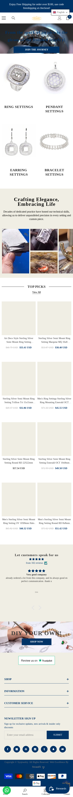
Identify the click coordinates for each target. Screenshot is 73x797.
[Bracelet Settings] (54, 140)
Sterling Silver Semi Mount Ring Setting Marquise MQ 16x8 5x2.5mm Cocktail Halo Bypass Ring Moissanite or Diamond (54, 340)
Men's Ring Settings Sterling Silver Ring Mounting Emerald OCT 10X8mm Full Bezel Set (54, 400)
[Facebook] (7, 749)
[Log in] (59, 18)
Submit (57, 735)
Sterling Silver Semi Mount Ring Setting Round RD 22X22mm (19, 461)
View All (36, 292)
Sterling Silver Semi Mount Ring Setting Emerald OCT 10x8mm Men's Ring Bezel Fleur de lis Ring (54, 461)
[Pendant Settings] (54, 77)
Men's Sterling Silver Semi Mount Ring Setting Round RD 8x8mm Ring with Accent (54, 521)
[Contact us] (7, 790)
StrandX (36, 767)
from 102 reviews (34, 563)
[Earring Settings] (19, 140)
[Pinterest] (26, 749)
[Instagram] (16, 749)
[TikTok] (35, 749)
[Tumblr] (44, 749)
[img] (36, 559)
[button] (34, 607)
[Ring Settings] (19, 77)
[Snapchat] (53, 749)
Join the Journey (36, 49)
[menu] (4, 18)
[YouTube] (62, 749)
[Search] (13, 18)
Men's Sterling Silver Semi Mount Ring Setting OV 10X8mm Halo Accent (18, 521)
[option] (15, 251)
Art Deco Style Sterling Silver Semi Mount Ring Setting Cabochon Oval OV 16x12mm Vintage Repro (18, 340)
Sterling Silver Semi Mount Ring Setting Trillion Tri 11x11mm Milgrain (19, 400)
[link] (25, 791)
